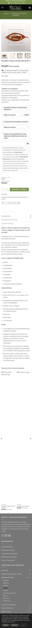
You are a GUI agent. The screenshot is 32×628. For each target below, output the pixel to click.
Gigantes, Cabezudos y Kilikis (11, 574)
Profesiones (6, 601)
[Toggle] (30, 577)
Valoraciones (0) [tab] (7, 223)
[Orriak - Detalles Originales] (16, 7)
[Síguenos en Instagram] (6, 535)
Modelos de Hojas (18, 13)
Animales (6, 580)
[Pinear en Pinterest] (15, 203)
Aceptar (5, 625)
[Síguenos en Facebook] (3, 535)
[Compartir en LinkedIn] (19, 203)
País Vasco (6, 598)
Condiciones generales (9, 553)
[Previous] (4, 37)
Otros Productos (7, 608)
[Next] (27, 37)
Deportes (6, 583)
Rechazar (14, 625)
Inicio (6, 13)
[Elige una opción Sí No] (13, 115)
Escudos (5, 585)
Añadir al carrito (19, 189)
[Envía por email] (12, 203)
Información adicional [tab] (9, 220)
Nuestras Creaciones (8, 605)
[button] (2, 7)
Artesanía (4, 570)
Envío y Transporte (7, 560)
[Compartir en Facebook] (6, 203)
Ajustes (23, 625)
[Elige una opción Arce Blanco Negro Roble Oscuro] (16, 127)
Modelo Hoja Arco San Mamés (8, 506)
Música (5, 595)
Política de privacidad (8, 557)
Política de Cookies (8, 550)
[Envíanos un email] (9, 535)
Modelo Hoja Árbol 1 (23, 506)
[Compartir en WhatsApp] (3, 203)
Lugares (5, 590)
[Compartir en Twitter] (9, 203)
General (16, 15)
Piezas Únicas (6, 611)
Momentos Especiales (10, 593)
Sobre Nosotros (6, 547)
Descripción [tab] (5, 216)
